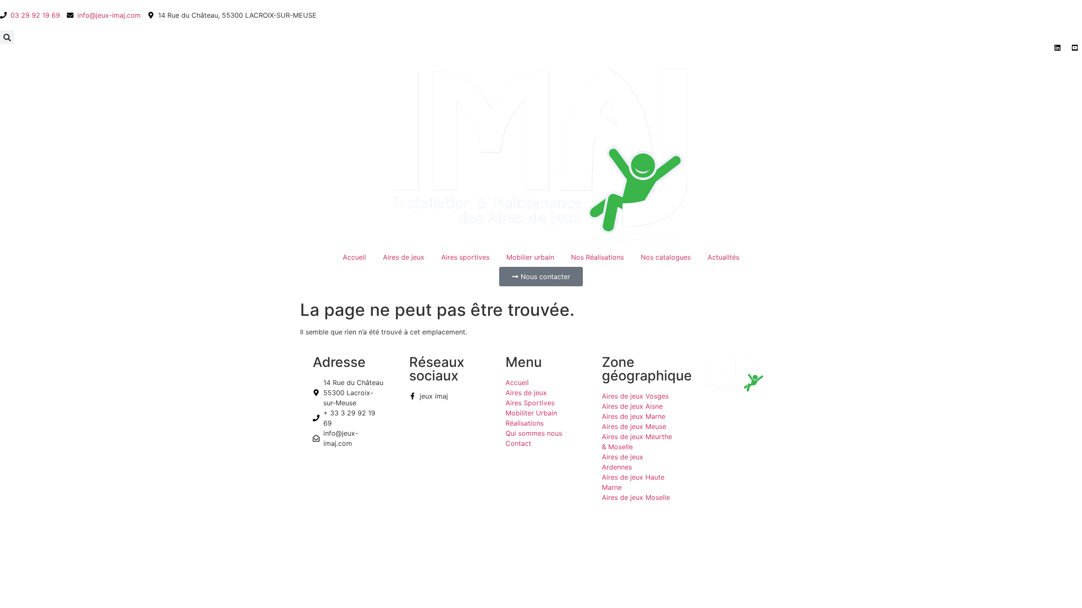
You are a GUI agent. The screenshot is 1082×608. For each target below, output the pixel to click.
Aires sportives (465, 257)
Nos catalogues (666, 257)
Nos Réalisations (597, 257)
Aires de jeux (403, 257)
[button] (7, 37)
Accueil (354, 257)
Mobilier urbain (530, 257)
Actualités (723, 257)
